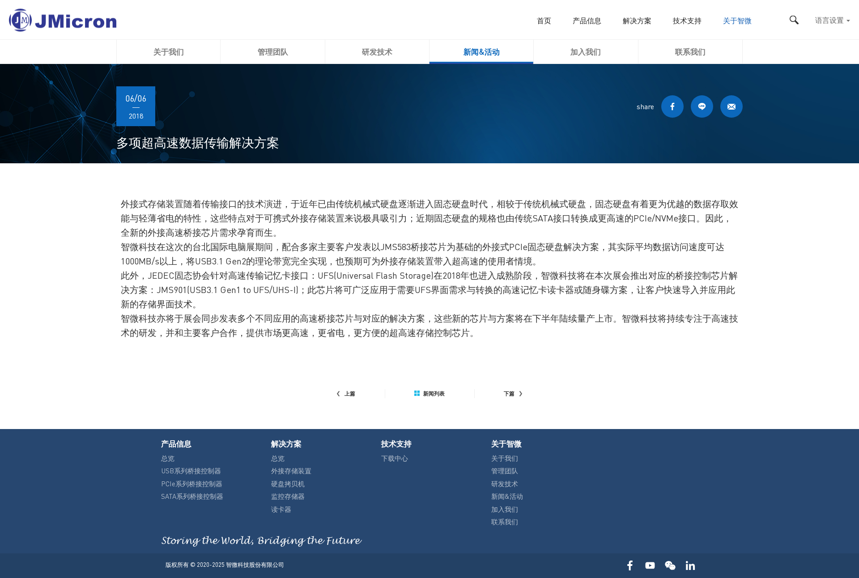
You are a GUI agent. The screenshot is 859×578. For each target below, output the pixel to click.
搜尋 (794, 20)
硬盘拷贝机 (288, 483)
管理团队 (273, 51)
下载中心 (394, 458)
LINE (702, 106)
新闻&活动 (482, 51)
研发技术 (377, 51)
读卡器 (281, 509)
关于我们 (168, 51)
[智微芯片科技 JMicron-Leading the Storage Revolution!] (62, 19)
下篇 (509, 394)
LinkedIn (690, 566)
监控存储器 (288, 496)
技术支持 (687, 21)
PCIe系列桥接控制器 (191, 483)
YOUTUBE (650, 566)
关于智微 (737, 21)
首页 (544, 21)
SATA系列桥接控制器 (192, 496)
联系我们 (690, 51)
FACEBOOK (672, 106)
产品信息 (587, 21)
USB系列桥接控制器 (191, 470)
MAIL (731, 106)
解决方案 (637, 21)
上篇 (349, 394)
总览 (167, 458)
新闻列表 (434, 394)
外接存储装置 (291, 470)
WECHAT (670, 566)
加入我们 (585, 51)
